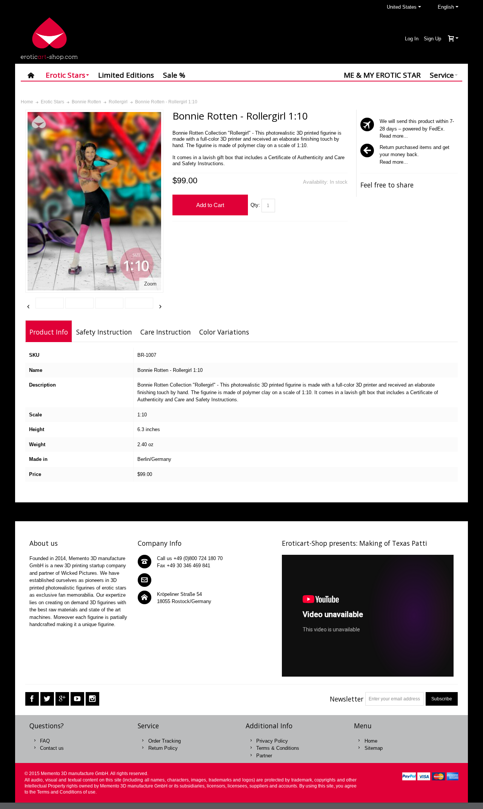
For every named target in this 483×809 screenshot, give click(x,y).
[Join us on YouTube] (77, 699)
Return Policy (163, 748)
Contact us (52, 748)
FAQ (45, 741)
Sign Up (432, 38)
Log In (411, 38)
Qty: (255, 205)
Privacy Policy (272, 741)
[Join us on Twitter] (47, 699)
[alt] (49, 303)
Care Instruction (165, 331)
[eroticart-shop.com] (49, 38)
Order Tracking (164, 741)
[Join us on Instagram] (92, 699)
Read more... (394, 136)
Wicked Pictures (79, 573)
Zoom (150, 284)
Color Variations (224, 331)
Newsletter (346, 698)
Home (371, 741)
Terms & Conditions (277, 748)
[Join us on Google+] (62, 699)
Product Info (48, 331)
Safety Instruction (104, 331)
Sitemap (374, 748)
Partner (264, 755)
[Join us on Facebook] (32, 699)
